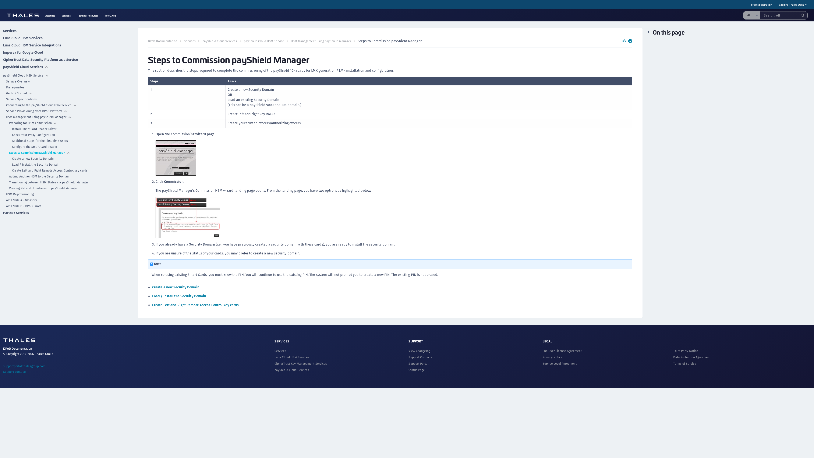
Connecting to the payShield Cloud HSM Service (39, 105)
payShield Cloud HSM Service (23, 75)
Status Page (416, 370)
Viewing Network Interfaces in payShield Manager (43, 188)
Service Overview (18, 81)
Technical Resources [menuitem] (88, 15)
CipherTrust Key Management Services (301, 364)
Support (415, 341)
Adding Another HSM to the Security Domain (39, 176)
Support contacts (15, 372)
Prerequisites (15, 87)
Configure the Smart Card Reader (34, 147)
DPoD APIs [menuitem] (110, 15)
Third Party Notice (685, 351)
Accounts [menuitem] (50, 15)
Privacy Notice (552, 357)
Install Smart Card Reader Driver (34, 129)
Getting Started (16, 93)
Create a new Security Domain (33, 159)
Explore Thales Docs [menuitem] (791, 5)
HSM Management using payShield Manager (36, 117)
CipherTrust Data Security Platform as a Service (40, 59)
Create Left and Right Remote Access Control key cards (50, 170)
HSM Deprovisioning (20, 194)
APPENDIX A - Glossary (21, 200)
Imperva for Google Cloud (23, 52)
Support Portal (418, 364)
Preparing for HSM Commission (30, 123)
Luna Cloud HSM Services (23, 38)
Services (10, 30)
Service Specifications (21, 99)
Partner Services (16, 212)
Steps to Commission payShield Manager (37, 153)
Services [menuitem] (66, 15)
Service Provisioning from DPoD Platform (34, 111)
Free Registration (761, 5)
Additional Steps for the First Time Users (40, 141)
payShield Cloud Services (23, 66)
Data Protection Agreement (692, 357)
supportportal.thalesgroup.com (24, 366)
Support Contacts (420, 357)
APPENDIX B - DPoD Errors (23, 206)
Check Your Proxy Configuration (33, 135)
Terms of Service (684, 364)
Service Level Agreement (560, 364)
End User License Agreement (562, 351)
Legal (547, 341)
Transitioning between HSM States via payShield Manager (48, 182)
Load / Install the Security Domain (35, 164)
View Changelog (419, 351)
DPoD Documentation (162, 41)
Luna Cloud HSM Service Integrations (32, 45)
